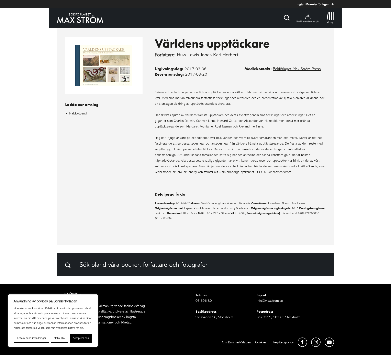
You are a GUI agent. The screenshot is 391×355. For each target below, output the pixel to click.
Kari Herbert (225, 55)
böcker (130, 264)
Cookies (261, 342)
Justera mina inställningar (31, 338)
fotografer (194, 264)
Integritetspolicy (282, 342)
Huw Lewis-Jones (194, 55)
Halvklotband (78, 113)
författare (155, 264)
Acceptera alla (81, 338)
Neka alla (59, 338)
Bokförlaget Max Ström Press (297, 68)
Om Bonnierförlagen (236, 342)
